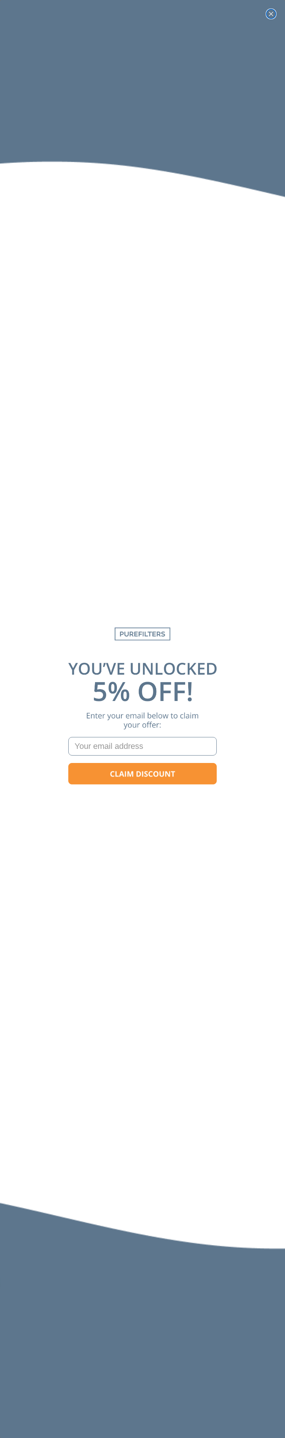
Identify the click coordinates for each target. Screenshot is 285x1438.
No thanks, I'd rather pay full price (142, 797)
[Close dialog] (271, 14)
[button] (142, 773)
